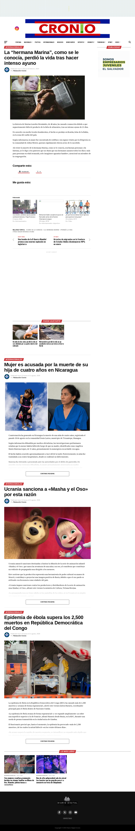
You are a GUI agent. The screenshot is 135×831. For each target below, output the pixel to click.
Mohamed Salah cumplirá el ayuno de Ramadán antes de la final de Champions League (51, 217)
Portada (18, 42)
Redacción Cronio (19, 71)
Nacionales (27, 42)
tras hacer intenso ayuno (24, 232)
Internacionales (48, 42)
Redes (117, 42)
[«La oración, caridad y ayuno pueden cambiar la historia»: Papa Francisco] (25, 207)
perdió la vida (66, 230)
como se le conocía (34, 230)
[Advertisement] (52, 284)
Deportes (81, 42)
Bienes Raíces (70, 42)
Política (37, 42)
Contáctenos (67, 818)
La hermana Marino (51, 230)
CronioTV (90, 42)
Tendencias (101, 42)
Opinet (110, 42)
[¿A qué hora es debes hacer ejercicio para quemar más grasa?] (78, 207)
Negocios (60, 42)
